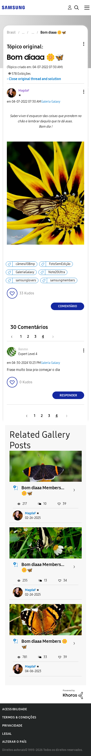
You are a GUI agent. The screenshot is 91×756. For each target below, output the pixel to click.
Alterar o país (14, 742)
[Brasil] (13, 7)
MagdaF (30, 513)
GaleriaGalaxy (25, 272)
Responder (68, 395)
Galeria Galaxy (50, 102)
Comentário (67, 306)
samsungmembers (62, 280)
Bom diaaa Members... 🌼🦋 (42, 490)
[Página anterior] (13, 336)
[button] (76, 91)
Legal (7, 734)
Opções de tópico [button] (76, 43)
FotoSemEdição (59, 264)
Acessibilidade (14, 709)
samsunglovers (26, 280)
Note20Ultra (56, 272)
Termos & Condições (19, 717)
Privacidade (12, 725)
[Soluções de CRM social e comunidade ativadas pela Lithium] (73, 694)
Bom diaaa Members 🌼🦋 (44, 644)
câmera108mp (25, 264)
